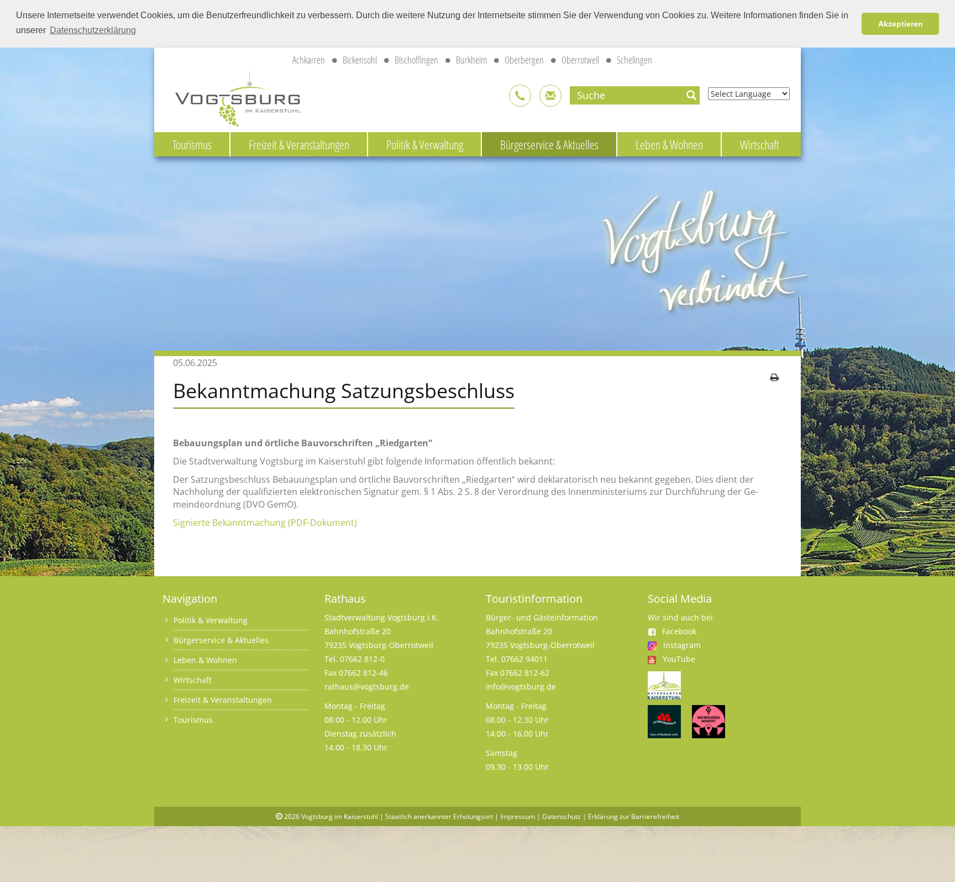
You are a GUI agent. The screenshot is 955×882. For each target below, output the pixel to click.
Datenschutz (561, 816)
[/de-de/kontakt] (520, 96)
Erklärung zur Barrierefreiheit (633, 816)
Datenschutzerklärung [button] (93, 30)
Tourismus (192, 144)
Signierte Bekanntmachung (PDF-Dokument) (265, 522)
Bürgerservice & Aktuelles (549, 144)
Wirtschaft (759, 144)
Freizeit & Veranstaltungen (299, 144)
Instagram (682, 645)
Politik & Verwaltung (424, 144)
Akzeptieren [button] (900, 23)
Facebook (679, 631)
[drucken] (774, 377)
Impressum (517, 816)
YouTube (679, 659)
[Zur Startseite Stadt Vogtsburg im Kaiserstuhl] (231, 97)
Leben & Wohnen (669, 144)
